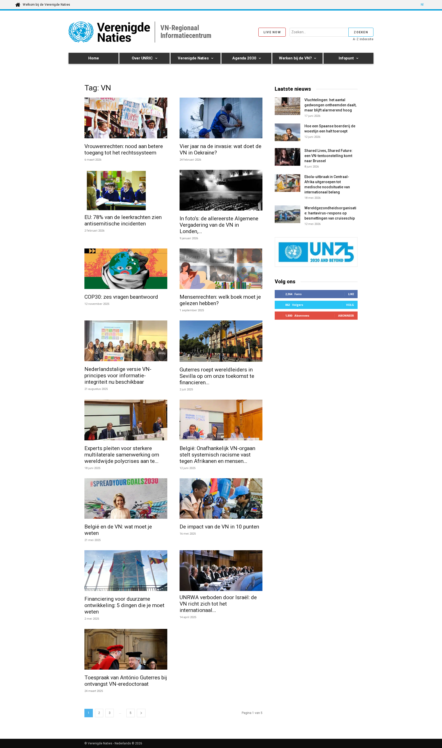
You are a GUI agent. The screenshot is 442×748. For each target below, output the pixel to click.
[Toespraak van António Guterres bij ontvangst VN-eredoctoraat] (125, 650)
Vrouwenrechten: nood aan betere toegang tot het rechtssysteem (123, 149)
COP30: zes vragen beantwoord (121, 297)
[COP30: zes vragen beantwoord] (125, 269)
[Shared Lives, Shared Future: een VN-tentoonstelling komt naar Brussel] (287, 157)
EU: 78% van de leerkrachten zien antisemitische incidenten (123, 220)
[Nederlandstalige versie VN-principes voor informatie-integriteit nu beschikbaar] (125, 341)
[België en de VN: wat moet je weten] (125, 499)
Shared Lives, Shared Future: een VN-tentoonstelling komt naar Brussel (328, 156)
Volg (350, 305)
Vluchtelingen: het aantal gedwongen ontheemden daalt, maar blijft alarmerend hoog (330, 105)
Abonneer (346, 315)
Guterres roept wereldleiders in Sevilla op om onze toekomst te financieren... (217, 376)
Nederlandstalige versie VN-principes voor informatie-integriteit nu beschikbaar (117, 375)
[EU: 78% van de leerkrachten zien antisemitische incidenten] (125, 190)
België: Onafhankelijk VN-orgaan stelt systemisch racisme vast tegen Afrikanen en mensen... (217, 454)
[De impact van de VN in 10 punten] (221, 499)
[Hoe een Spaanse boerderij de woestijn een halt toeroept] (287, 132)
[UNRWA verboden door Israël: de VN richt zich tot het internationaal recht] (221, 570)
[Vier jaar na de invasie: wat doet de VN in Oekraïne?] (221, 119)
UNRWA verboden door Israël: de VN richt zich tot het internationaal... (218, 603)
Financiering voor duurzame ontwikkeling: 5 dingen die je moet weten (124, 605)
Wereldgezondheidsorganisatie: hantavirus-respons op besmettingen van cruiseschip (330, 213)
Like (351, 294)
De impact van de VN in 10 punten (219, 527)
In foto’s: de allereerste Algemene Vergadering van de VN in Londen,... (219, 224)
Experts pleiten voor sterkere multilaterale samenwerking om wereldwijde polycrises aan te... (121, 454)
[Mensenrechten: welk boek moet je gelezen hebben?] (221, 269)
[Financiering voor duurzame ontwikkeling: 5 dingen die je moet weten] (125, 571)
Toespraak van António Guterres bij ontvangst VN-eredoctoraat (125, 680)
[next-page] (141, 713)
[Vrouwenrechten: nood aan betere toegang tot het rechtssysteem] (125, 119)
